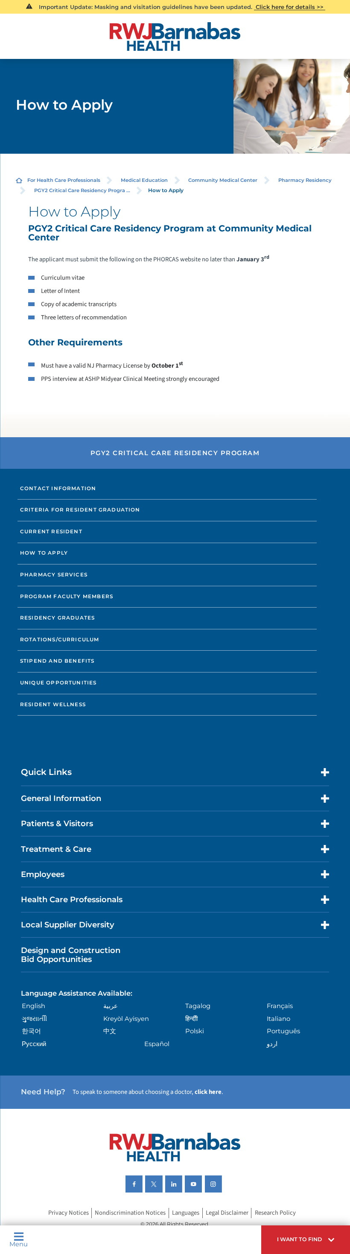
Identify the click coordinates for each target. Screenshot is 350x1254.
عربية (110, 1006)
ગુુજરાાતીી (34, 1019)
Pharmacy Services (54, 575)
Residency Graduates (57, 618)
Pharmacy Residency (305, 180)
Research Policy (275, 1213)
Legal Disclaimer (227, 1213)
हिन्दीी (191, 1019)
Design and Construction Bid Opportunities (70, 955)
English (33, 1006)
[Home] (175, 36)
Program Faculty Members (66, 596)
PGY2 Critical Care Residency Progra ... (82, 190)
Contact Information (58, 488)
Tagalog (197, 1006)
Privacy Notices (68, 1213)
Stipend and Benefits (57, 661)
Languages (185, 1213)
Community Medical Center (222, 180)
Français (280, 1006)
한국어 (31, 1031)
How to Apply (44, 553)
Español (156, 1044)
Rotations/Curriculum (59, 640)
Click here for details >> (289, 6)
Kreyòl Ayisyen (126, 1019)
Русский (34, 1044)
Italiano (278, 1019)
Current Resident (51, 532)
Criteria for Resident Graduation (80, 510)
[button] (305, 1239)
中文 (109, 1031)
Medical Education (144, 180)
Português (283, 1031)
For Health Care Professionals (63, 180)
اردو (272, 1044)
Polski (194, 1031)
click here (208, 1091)
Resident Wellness (53, 704)
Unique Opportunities (58, 683)
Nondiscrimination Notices (130, 1213)
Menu (18, 1244)
